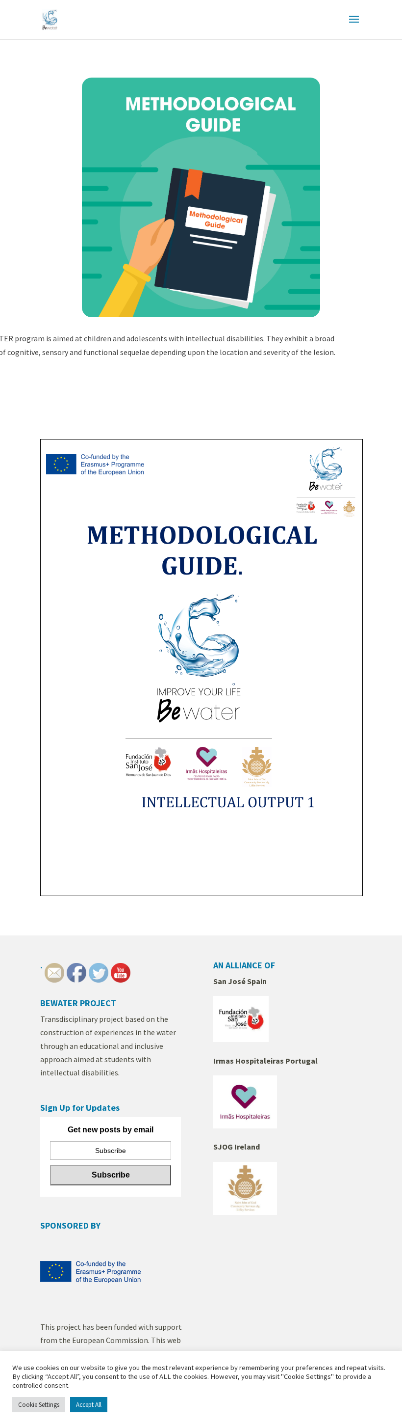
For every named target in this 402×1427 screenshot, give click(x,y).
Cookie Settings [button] (38, 1404)
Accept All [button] (88, 1404)
